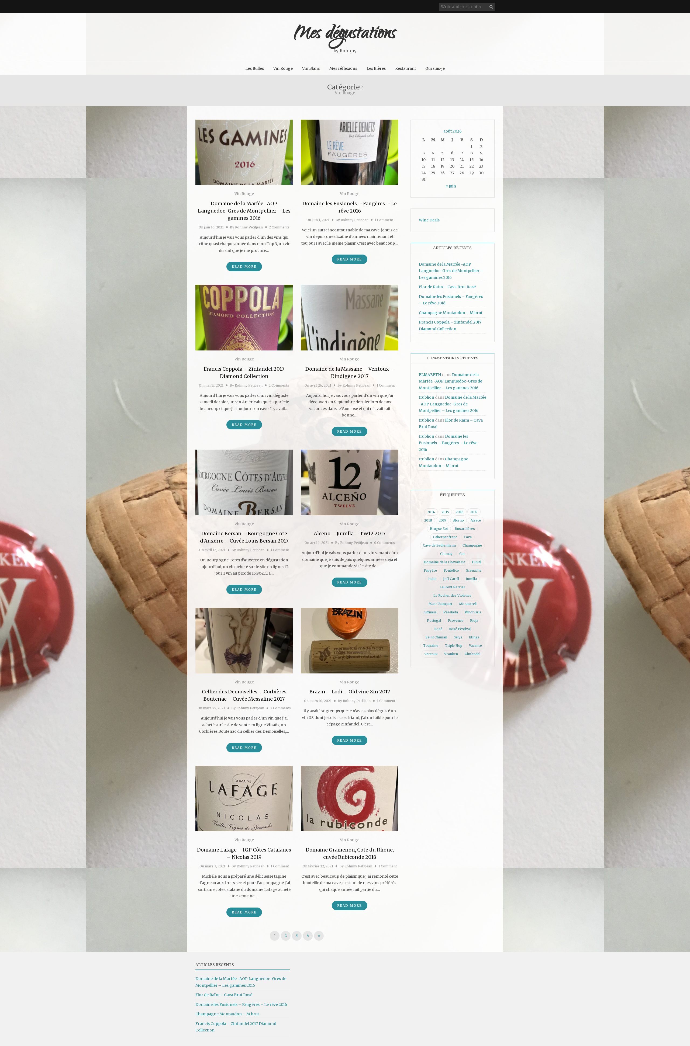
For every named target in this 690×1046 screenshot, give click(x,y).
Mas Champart (440, 604)
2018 (428, 520)
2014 (431, 512)
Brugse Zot (439, 529)
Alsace (476, 520)
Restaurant (405, 68)
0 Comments (384, 543)
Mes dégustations (345, 34)
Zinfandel (472, 654)
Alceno (458, 520)
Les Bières (376, 68)
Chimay (446, 554)
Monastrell (468, 604)
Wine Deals (429, 220)
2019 (442, 520)
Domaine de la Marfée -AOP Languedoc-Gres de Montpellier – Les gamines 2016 (244, 210)
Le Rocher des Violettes (452, 595)
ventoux (431, 654)
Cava (468, 537)
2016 (460, 512)
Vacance (475, 646)
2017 (474, 512)
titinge (474, 637)
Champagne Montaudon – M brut (450, 312)
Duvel (476, 562)
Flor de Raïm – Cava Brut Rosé (447, 286)
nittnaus (430, 612)
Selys (458, 637)
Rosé (438, 629)
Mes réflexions (343, 68)
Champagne (472, 545)
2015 (445, 512)
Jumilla (471, 579)
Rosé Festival (460, 629)
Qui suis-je (435, 68)
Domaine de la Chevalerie (444, 562)
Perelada (450, 612)
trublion (426, 397)
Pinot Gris (473, 612)
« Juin (451, 186)
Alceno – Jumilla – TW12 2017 (349, 533)
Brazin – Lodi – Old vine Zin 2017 (349, 692)
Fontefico (451, 570)
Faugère (430, 570)
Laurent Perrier (452, 587)
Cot (462, 554)
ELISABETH (430, 374)
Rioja (474, 620)
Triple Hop (453, 646)
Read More (244, 267)
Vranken (451, 654)
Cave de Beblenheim (439, 545)
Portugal (434, 620)
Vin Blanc (311, 68)
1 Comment (384, 220)
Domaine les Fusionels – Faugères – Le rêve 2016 (448, 443)
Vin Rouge (283, 68)
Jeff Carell (451, 579)
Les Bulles (254, 68)
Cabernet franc (445, 537)
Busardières (465, 529)
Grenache (473, 570)
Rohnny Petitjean (249, 227)
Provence (455, 620)
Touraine (430, 646)
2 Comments (279, 227)
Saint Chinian (436, 637)
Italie (432, 579)
